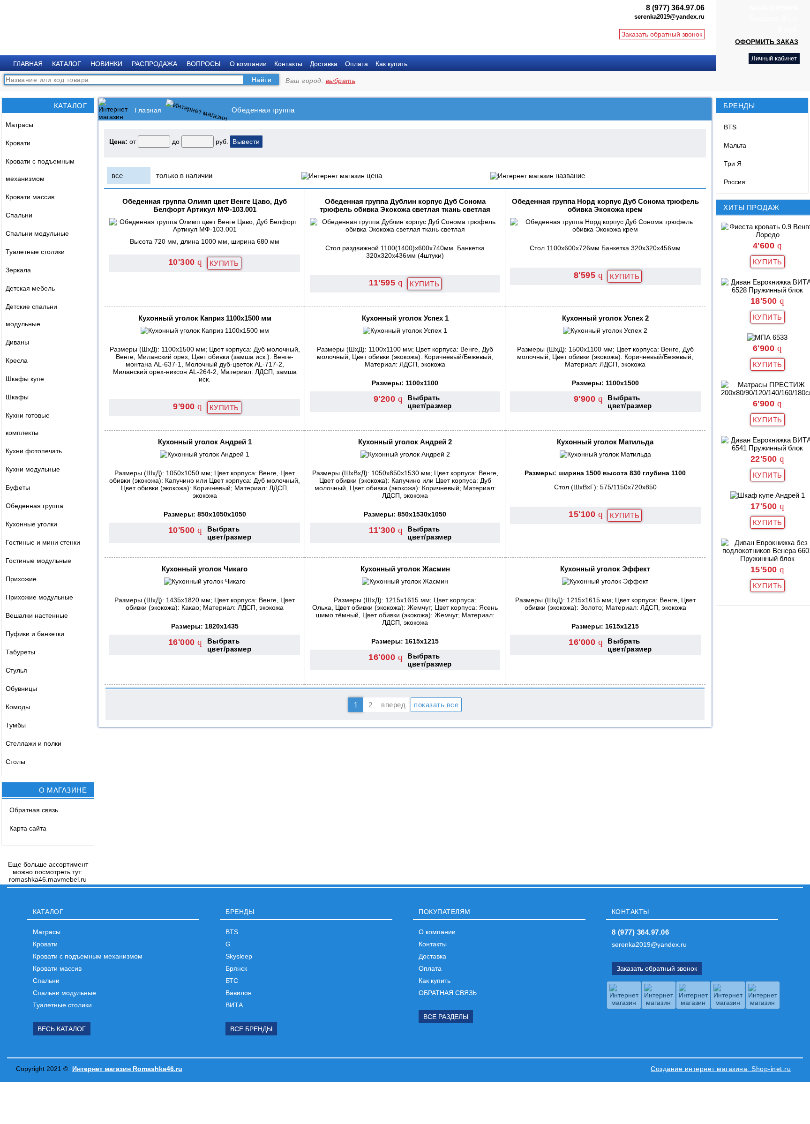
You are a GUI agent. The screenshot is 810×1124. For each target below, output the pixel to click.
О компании (248, 63)
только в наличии (184, 176)
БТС (231, 980)
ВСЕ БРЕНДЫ (251, 1029)
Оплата (356, 63)
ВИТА (234, 1005)
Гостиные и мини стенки (43, 542)
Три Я (733, 163)
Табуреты (20, 652)
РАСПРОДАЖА (154, 63)
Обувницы (21, 688)
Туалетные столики (35, 251)
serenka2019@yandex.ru (649, 944)
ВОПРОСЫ (203, 63)
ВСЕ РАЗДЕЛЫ (445, 1016)
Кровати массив (30, 197)
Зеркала (18, 270)
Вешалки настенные (37, 615)
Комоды (18, 707)
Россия (734, 182)
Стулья (16, 670)
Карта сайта (27, 828)
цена (374, 176)
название (570, 176)
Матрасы (19, 124)
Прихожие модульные (39, 597)
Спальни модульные (37, 233)
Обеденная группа (34, 506)
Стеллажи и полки (33, 743)
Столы (15, 761)
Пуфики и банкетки (35, 633)
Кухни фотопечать (34, 451)
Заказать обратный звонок (662, 34)
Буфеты (18, 487)
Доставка (324, 63)
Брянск (236, 968)
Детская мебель (30, 288)
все (117, 176)
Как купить (391, 63)
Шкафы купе (25, 378)
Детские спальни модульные (31, 315)
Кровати (18, 143)
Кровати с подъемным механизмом (40, 169)
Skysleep (238, 956)
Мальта (735, 145)
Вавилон (238, 993)
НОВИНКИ (106, 63)
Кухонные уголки (31, 524)
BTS (730, 127)
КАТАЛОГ (66, 63)
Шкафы (17, 397)
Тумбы (16, 725)
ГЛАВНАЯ (28, 63)
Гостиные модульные (38, 560)
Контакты (288, 63)
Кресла (17, 360)
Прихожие (21, 579)
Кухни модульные (33, 469)
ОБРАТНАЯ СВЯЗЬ (448, 993)
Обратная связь (33, 810)
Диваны (17, 342)
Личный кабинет (774, 58)
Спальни (19, 215)
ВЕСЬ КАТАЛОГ (62, 1029)
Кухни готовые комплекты (28, 424)
